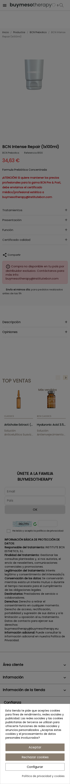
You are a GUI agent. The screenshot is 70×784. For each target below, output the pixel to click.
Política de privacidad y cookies (43, 776)
